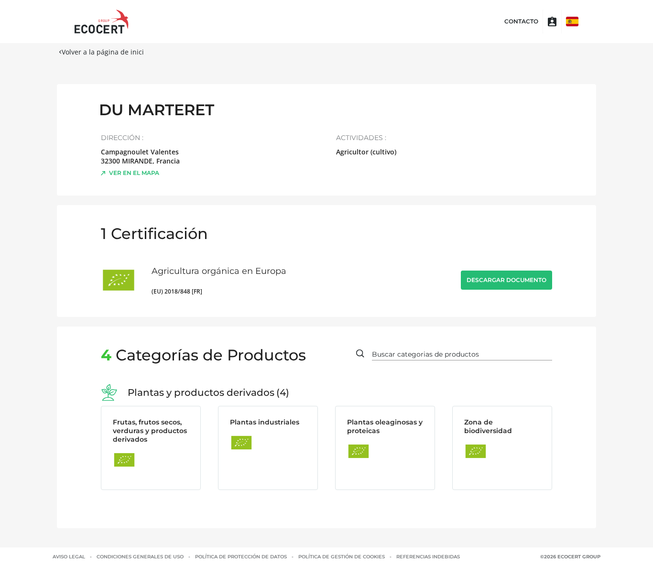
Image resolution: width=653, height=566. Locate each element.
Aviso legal (69, 557)
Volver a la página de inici (103, 51)
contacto (521, 21)
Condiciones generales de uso (140, 557)
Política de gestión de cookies (341, 557)
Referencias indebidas (428, 557)
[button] (572, 21)
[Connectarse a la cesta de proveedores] (552, 21)
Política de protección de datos (241, 557)
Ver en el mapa (134, 172)
